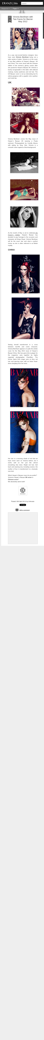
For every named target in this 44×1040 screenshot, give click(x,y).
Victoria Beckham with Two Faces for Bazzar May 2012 (23, 19)
